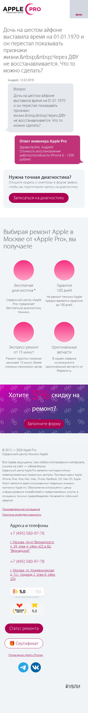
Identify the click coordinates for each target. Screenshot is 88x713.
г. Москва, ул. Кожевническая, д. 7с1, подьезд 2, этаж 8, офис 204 (32, 575)
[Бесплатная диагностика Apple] (24, 270)
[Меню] (79, 9)
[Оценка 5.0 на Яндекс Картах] (27, 593)
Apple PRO (22, 9)
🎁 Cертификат (23, 643)
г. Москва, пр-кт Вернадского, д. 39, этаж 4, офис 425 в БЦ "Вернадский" (32, 546)
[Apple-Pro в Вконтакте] (36, 667)
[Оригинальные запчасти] (64, 332)
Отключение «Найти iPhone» (26, 655)
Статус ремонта (24, 628)
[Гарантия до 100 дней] (64, 270)
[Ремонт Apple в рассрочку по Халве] (67, 701)
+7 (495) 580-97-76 (27, 533)
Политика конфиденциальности (21, 514)
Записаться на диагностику (38, 198)
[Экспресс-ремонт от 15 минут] (23, 332)
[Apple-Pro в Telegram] (23, 667)
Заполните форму (44, 424)
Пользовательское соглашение (21, 509)
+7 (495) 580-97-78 (27, 561)
